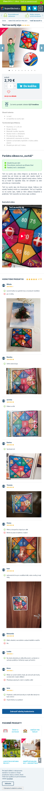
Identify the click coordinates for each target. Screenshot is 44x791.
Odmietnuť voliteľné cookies (13, 788)
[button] (14, 86)
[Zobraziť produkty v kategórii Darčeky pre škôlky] (25, 731)
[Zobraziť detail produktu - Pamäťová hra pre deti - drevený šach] (31, 748)
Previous (1, 15)
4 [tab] (19, 70)
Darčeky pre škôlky (35, 731)
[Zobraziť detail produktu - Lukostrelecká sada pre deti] (11, 748)
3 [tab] (16, 70)
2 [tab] (12, 70)
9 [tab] (35, 70)
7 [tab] (28, 70)
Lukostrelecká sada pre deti (10, 762)
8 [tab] (32, 70)
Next (42, 15)
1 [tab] (9, 70)
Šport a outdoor (15, 731)
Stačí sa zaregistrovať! (29, 1)
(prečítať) (10, 778)
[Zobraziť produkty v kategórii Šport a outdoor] (5, 731)
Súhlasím (8, 783)
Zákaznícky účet (29, 10)
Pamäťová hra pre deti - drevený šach (30, 762)
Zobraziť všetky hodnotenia (22, 711)
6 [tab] (25, 70)
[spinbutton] (10, 86)
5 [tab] (22, 70)
